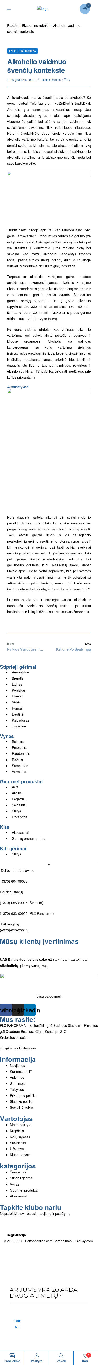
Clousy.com (84, 1240)
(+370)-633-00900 (14, 913)
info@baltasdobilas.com (18, 1048)
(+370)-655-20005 (14, 902)
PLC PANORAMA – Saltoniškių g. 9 (26, 1025)
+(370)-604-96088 (14, 881)
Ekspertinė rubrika (35, 25)
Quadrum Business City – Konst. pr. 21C (36, 1031)
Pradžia (13, 25)
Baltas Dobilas (51, 80)
